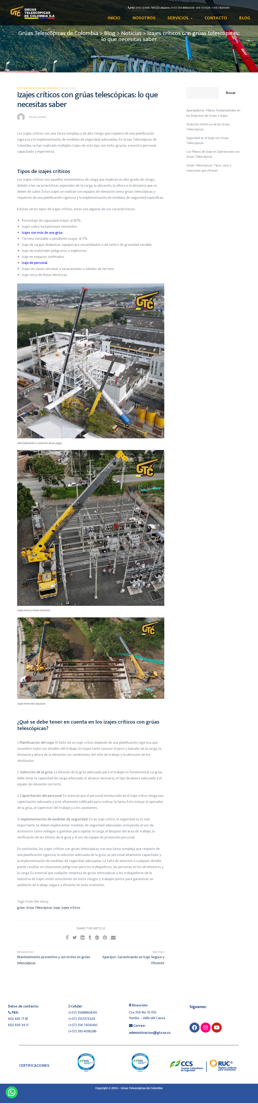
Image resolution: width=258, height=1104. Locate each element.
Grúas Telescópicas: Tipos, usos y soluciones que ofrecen (208, 168)
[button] (12, 1092)
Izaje (56, 908)
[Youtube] (217, 1028)
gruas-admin (37, 117)
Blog (244, 18)
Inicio (114, 18)
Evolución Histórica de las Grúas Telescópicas (208, 127)
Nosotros (143, 18)
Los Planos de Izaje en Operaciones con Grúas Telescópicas (213, 154)
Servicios (177, 18)
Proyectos (34, 88)
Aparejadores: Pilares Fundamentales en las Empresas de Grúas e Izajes (213, 113)
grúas (21, 908)
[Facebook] (194, 1028)
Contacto (216, 18)
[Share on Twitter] (74, 938)
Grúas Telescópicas (39, 908)
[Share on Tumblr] (89, 938)
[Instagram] (206, 1028)
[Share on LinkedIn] (82, 938)
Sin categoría (50, 88)
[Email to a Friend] (113, 938)
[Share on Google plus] (97, 938)
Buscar (230, 93)
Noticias (22, 88)
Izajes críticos (70, 908)
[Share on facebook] (67, 938)
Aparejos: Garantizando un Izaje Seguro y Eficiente (127, 958)
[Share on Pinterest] (105, 938)
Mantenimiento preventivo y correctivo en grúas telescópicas (54, 958)
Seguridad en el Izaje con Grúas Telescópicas (207, 140)
